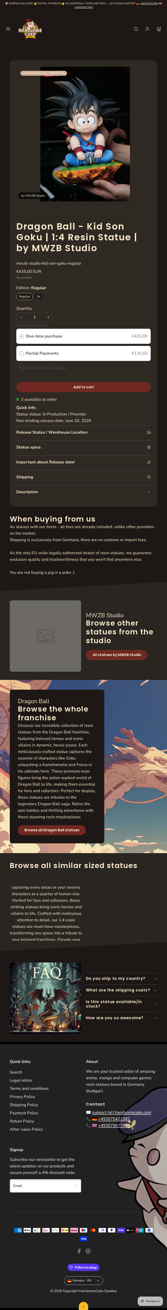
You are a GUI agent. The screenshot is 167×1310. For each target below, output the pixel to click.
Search (16, 1072)
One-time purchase (44, 336)
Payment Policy (24, 1113)
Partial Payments (43, 353)
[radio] (22, 336)
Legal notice (21, 1080)
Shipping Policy (24, 1105)
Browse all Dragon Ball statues (51, 830)
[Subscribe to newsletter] (76, 1185)
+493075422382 (149, 3)
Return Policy (22, 1121)
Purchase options (32, 325)
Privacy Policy (22, 1096)
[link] (147, 29)
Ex (38, 296)
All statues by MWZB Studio (116, 654)
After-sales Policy (26, 1129)
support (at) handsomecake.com (121, 1112)
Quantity (24, 308)
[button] (8, 29)
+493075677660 (83, 7)
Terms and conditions (29, 1088)
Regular (24, 296)
